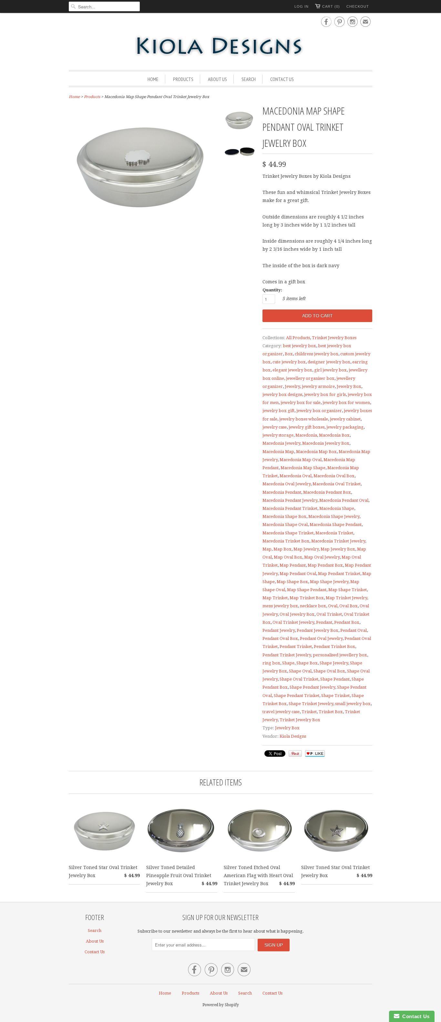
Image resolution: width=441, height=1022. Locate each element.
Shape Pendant (335, 679)
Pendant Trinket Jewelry (286, 655)
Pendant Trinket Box (334, 646)
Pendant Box (346, 622)
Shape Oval (300, 671)
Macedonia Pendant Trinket (289, 508)
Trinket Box (331, 711)
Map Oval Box (288, 557)
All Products (298, 337)
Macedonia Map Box (316, 451)
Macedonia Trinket (334, 533)
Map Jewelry (306, 549)
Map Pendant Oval (298, 573)
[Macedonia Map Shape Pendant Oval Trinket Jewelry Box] (240, 120)
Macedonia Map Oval (301, 459)
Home (153, 79)
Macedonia (306, 435)
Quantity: (272, 290)
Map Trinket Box (307, 597)
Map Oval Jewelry (322, 557)
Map (267, 549)
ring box (271, 663)
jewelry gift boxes (306, 427)
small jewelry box (353, 703)
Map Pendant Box (325, 565)
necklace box (313, 605)
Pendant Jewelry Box (317, 630)
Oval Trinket (329, 614)
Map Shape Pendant (306, 589)
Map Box (282, 549)
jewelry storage (277, 435)
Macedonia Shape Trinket (287, 533)
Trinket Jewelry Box (300, 719)
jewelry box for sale (301, 402)
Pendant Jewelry (278, 630)
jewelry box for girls (325, 394)
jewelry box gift (278, 410)
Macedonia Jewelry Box (325, 443)
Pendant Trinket (296, 646)
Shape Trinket (335, 695)
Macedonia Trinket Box (285, 541)
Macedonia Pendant (281, 492)
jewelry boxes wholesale (303, 419)
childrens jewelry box (316, 353)
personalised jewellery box (340, 655)
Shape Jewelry (334, 663)
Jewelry (292, 386)
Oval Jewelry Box (297, 614)
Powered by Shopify (220, 1005)
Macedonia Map (278, 451)
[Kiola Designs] (220, 46)
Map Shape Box (292, 581)
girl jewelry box (330, 370)
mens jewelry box (280, 605)
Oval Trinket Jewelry (293, 622)
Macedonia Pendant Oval (343, 500)
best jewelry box (299, 345)
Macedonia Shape (336, 508)
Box (289, 353)
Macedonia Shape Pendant (336, 524)
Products (183, 79)
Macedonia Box (334, 435)
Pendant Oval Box (280, 638)
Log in (301, 6)
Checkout (357, 6)
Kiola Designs (293, 736)
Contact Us (282, 79)
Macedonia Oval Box (333, 475)
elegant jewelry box (292, 370)
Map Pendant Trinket (339, 573)
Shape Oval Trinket (299, 679)
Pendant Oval (353, 630)
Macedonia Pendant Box (327, 492)
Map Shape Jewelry (329, 581)
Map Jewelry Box (338, 549)
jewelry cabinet (345, 419)
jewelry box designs (282, 394)
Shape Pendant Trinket (296, 695)
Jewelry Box (349, 386)
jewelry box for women (346, 402)
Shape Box (307, 663)
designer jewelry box (329, 361)
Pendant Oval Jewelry (321, 638)
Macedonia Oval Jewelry (286, 483)
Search (248, 79)
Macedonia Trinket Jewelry (338, 541)
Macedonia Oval (296, 475)
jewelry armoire (318, 386)
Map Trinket (275, 597)
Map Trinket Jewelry (346, 597)
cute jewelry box (289, 361)
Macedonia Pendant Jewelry (289, 500)
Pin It (295, 753)
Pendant (324, 622)
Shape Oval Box (329, 671)
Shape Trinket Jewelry (311, 703)
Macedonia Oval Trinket (337, 483)
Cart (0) (331, 6)
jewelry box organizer (319, 410)
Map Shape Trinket (347, 589)
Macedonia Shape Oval (285, 524)
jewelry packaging (345, 427)
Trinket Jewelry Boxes (334, 337)
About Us (217, 79)
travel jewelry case (281, 711)
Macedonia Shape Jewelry (333, 516)
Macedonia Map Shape (303, 467)
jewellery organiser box (310, 378)
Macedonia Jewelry (281, 443)
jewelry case (274, 427)
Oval (332, 605)
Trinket (309, 711)
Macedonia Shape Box (284, 516)
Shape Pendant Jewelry (312, 687)
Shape (288, 663)
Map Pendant (293, 565)
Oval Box (348, 605)
